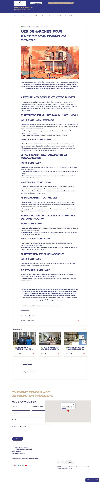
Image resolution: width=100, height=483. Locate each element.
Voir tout (85, 329)
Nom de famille (37, 406)
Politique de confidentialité (64, 461)
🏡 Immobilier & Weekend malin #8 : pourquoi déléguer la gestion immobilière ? (23, 348)
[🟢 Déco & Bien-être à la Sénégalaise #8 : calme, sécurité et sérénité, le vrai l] (75, 338)
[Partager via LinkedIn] (29, 315)
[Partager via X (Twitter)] (25, 315)
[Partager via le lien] (33, 315)
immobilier (24, 306)
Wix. (71, 468)
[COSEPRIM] (12, 465)
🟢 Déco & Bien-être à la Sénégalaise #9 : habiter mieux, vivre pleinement (50, 348)
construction (46, 306)
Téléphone (16, 413)
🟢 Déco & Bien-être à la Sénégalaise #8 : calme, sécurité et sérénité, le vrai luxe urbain (75, 348)
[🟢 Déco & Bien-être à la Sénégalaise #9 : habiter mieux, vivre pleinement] (50, 338)
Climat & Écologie (45, 16)
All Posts (15, 16)
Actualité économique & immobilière (29, 16)
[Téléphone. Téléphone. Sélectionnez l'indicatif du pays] (14, 416)
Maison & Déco (69, 16)
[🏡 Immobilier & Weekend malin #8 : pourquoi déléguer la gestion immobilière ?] (24, 338)
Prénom (15, 406)
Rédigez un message (19, 426)
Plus (77, 16)
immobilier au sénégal (35, 306)
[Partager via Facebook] (22, 315)
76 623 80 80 (28, 449)
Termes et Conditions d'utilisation (66, 463)
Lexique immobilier (57, 16)
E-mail (14, 420)
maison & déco (55, 306)
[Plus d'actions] (78, 27)
